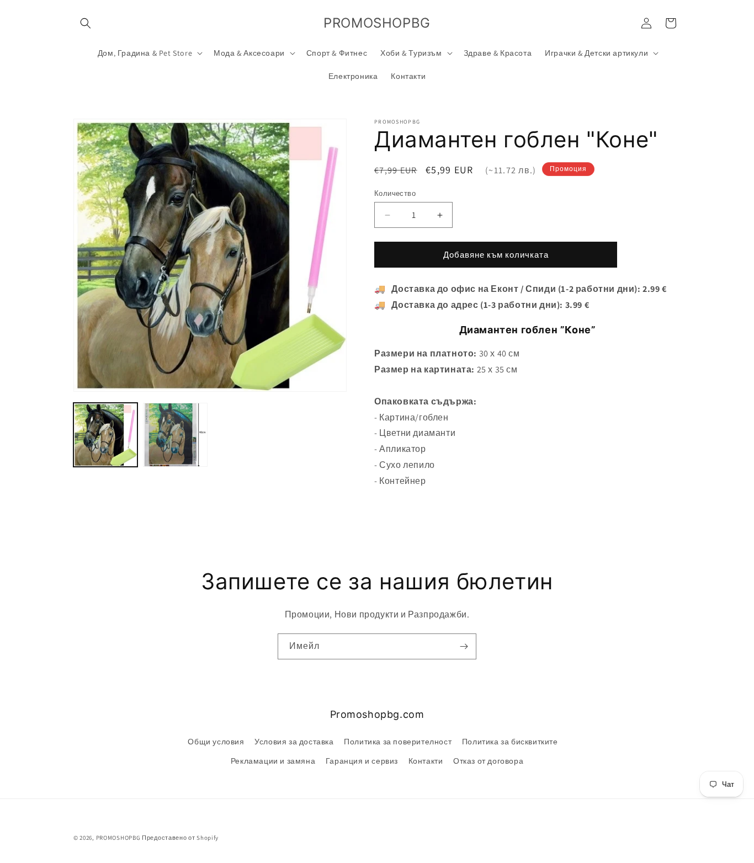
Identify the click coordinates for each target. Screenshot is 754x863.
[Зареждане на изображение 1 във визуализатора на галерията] (105, 435)
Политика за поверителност (398, 742)
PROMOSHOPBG (118, 837)
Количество (395, 193)
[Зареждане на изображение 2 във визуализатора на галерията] (175, 435)
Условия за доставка (293, 742)
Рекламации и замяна (273, 761)
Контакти (425, 761)
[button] (85, 23)
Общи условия (216, 742)
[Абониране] (464, 646)
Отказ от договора (488, 761)
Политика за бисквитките (510, 742)
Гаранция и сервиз (362, 761)
